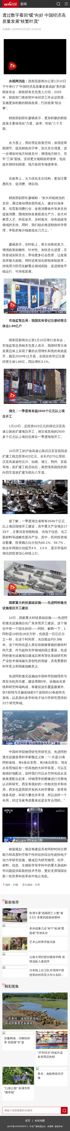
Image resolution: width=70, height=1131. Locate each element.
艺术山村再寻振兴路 (42, 942)
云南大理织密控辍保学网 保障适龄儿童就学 (47, 959)
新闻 (23, 4)
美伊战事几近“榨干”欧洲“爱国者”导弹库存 (46, 931)
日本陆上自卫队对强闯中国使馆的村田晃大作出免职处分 (46, 973)
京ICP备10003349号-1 (17, 1126)
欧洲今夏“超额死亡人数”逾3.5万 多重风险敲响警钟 (46, 915)
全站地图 (40, 1120)
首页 (27, 1120)
